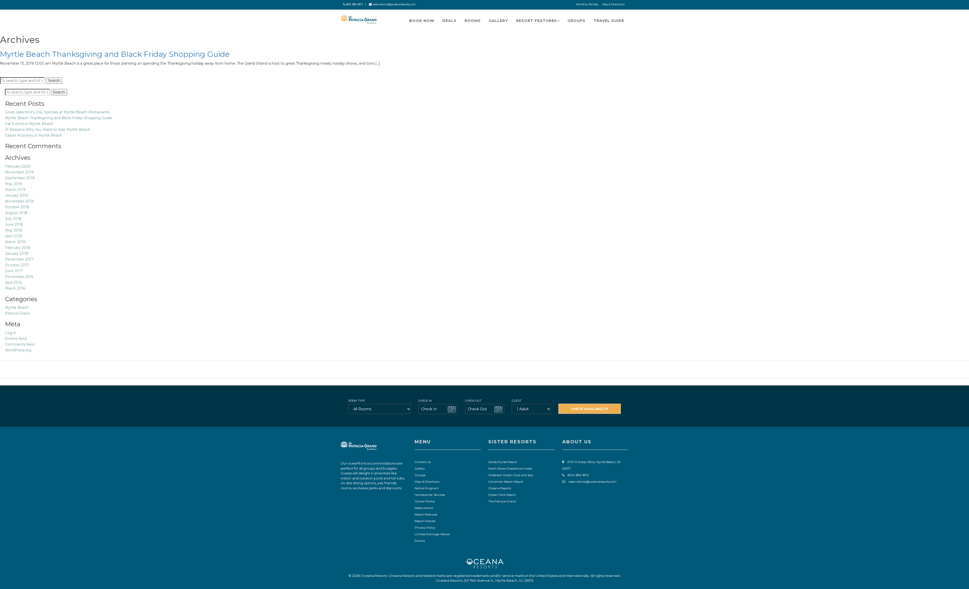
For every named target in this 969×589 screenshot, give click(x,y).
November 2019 (19, 172)
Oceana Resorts (499, 488)
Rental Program (427, 488)
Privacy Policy (425, 527)
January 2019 (16, 195)
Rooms (473, 20)
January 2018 (16, 253)
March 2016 (15, 288)
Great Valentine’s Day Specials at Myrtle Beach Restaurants (57, 112)
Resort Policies (425, 521)
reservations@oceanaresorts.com (394, 4)
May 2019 (13, 184)
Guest (516, 400)
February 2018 (17, 247)
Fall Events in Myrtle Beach (29, 123)
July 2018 (13, 218)
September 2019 (20, 178)
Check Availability (589, 409)
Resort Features (536, 20)
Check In (425, 400)
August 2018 (16, 213)
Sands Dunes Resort (502, 462)
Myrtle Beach (17, 307)
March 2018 (15, 242)
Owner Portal (425, 501)
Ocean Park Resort (502, 495)
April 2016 (13, 282)
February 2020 (18, 166)
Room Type (356, 400)
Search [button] (54, 80)
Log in (10, 332)
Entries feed (15, 338)
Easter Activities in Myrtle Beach (33, 135)
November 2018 (19, 201)
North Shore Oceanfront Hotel (510, 468)
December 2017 (19, 259)
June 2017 (14, 271)
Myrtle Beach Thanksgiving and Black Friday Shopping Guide (115, 54)
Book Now (421, 20)
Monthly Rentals (587, 4)
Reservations (424, 508)
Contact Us (423, 462)
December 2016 (19, 276)
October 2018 (17, 207)
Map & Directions (613, 4)
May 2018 (13, 230)
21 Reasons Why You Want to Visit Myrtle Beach (47, 129)
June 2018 (14, 224)
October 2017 (17, 265)
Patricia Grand (17, 313)
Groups (576, 20)
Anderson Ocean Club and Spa (510, 475)
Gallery (498, 20)
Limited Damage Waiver (432, 534)
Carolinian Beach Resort (505, 481)
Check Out (473, 400)
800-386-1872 (354, 4)
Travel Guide (609, 20)
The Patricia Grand (502, 501)
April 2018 (13, 236)
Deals (449, 20)
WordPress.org (18, 350)
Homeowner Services (430, 495)
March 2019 (15, 189)
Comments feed (19, 344)
